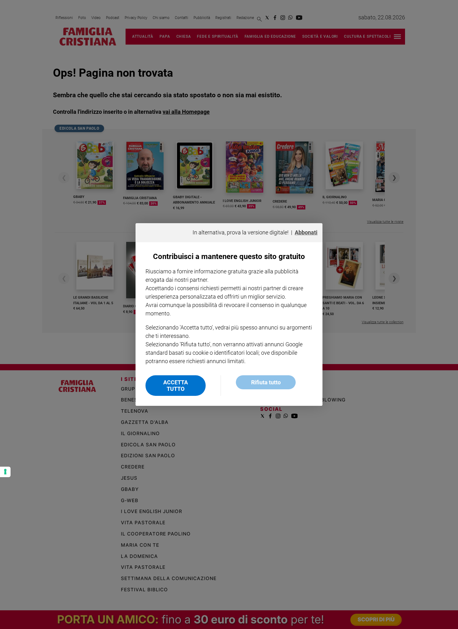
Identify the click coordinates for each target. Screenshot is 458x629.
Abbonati (306, 232)
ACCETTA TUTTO (175, 385)
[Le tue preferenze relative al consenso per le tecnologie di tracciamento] (5, 472)
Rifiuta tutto (266, 382)
